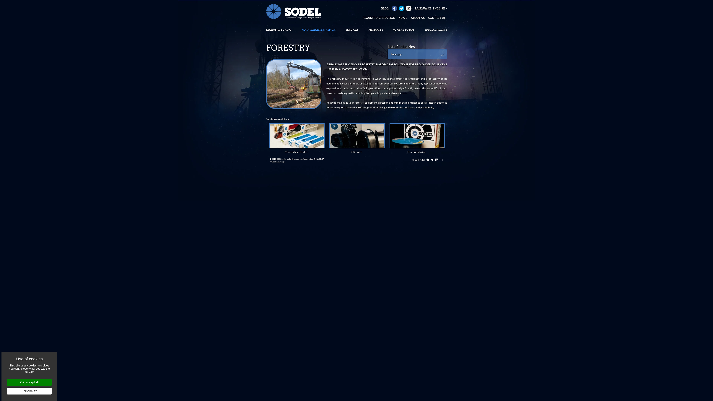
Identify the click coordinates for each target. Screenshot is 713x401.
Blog (385, 8)
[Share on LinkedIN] (436, 160)
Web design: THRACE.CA (313, 159)
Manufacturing (279, 29)
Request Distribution (378, 17)
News (402, 17)
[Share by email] (441, 160)
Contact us (436, 17)
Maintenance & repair (319, 29)
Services (352, 29)
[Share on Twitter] (432, 160)
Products (375, 29)
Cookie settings (278, 162)
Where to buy (403, 29)
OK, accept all (29, 382)
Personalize (29, 391)
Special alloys (436, 29)
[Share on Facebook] (428, 160)
